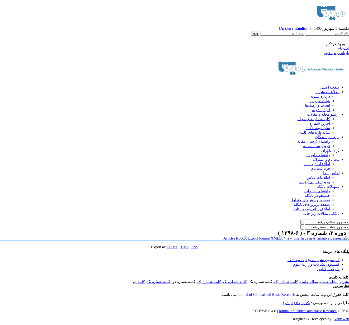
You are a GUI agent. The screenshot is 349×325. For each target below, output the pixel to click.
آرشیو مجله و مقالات (323, 114)
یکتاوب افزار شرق (295, 303)
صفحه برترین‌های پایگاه (312, 205)
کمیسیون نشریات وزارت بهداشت (314, 260)
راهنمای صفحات (317, 191)
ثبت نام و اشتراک (326, 159)
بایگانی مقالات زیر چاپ (321, 214)
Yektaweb (341, 319)
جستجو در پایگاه (317, 195)
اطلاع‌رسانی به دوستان (312, 209)
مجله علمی (329, 282)
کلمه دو (139, 282)
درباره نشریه (320, 96)
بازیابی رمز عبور (336, 53)
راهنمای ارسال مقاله (313, 141)
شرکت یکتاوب (328, 269)
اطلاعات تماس (318, 177)
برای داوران (330, 150)
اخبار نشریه (321, 110)
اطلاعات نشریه (328, 92)
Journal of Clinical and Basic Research (266, 294)
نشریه (344, 282)
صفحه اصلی (330, 87)
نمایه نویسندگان (318, 128)
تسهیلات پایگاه (328, 186)
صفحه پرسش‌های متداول (310, 200)
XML (184, 247)
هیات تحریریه (320, 101)
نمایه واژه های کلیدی (314, 132)
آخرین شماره (320, 123)
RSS (194, 247)
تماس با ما (331, 173)
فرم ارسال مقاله (316, 146)
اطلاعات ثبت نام (317, 164)
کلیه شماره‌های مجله (313, 119)
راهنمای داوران (318, 155)
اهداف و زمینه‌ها (317, 105)
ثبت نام (343, 48)
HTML (172, 247)
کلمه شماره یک (286, 282)
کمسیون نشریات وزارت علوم (316, 264)
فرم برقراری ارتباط (314, 182)
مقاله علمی (309, 282)
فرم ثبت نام (320, 168)
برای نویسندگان (327, 137)
